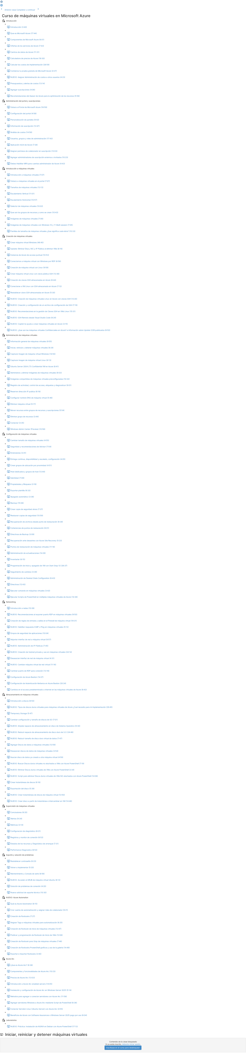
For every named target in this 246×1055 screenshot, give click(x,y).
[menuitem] (1, 6)
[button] (1, 2)
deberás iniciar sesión (131, 1044)
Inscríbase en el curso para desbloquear (123, 1048)
